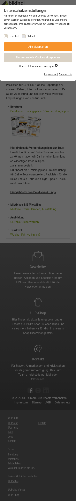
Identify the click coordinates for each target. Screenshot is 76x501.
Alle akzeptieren (38, 46)
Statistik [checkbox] (31, 36)
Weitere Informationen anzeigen (36, 66)
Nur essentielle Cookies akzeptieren (38, 57)
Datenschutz (65, 74)
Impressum (50, 74)
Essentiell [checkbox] (14, 36)
